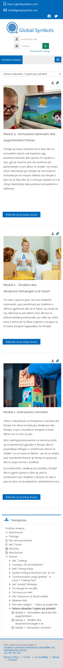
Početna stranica (11, 59)
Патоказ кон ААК (22, 592)
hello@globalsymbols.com (23, 10)
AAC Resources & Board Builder (30, 596)
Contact (12, 659)
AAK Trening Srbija (22, 568)
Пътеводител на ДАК (24, 588)
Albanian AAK (19, 600)
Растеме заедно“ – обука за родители (34, 604)
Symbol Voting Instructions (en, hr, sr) (33, 572)
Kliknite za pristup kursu (21, 214)
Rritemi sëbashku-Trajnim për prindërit (33, 608)
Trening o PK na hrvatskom (27, 564)
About (55, 657)
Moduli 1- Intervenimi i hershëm (26, 412)
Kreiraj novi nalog (40, 51)
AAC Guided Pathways (24, 584)
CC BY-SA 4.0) (13, 652)
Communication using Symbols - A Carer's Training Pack (31, 578)
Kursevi (13, 556)
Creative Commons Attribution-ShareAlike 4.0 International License (29, 648)
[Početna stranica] (31, 28)
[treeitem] (31, 578)
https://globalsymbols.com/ (22, 4)
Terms (26, 657)
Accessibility (41, 657)
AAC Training (19, 560)
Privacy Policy (11, 657)
